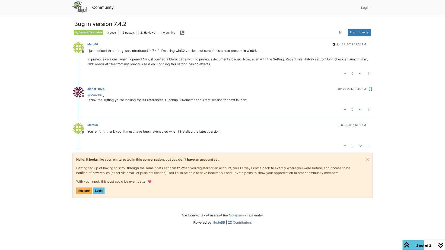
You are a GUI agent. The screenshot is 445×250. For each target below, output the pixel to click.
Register (84, 190)
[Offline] (80, 47)
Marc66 (92, 44)
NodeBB (219, 222)
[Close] (367, 159)
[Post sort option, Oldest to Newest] (340, 32)
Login (98, 190)
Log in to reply (359, 32)
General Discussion (90, 32)
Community (103, 7)
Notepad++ (237, 215)
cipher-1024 (96, 89)
